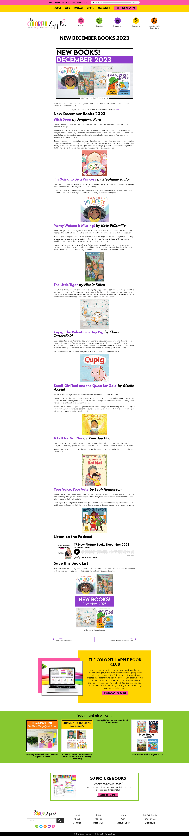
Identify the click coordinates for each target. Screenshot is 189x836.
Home (77, 815)
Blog (67, 8)
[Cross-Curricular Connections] (154, 20)
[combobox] (42, 820)
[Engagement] (117, 20)
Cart (123, 818)
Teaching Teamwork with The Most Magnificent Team (42, 756)
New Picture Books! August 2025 (147, 755)
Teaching (99, 26)
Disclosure (150, 822)
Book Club (98, 822)
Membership (104, 8)
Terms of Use (150, 818)
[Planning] (81, 20)
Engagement (117, 26)
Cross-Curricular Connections (154, 27)
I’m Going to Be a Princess (75, 180)
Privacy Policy (150, 815)
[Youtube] (49, 826)
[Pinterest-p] (53, 826)
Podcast (78, 8)
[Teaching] (99, 20)
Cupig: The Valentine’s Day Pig (78, 332)
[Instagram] (36, 826)
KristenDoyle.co (108, 834)
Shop (89, 8)
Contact (77, 822)
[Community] (136, 20)
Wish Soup (62, 120)
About (58, 8)
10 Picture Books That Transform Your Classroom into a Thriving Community (77, 757)
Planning (81, 25)
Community (136, 26)
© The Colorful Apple (82, 834)
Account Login (123, 822)
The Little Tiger (66, 285)
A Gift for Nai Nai (68, 438)
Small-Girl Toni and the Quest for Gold (85, 386)
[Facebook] (41, 826)
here (117, 109)
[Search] (60, 820)
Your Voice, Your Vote (71, 490)
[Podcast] (45, 826)
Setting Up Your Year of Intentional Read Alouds (112, 721)
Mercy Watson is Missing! (74, 226)
